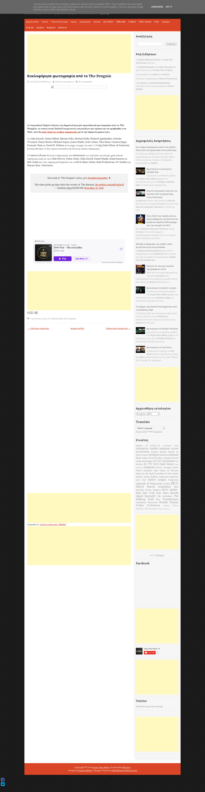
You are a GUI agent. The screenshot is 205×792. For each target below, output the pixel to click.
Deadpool (149, 467)
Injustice (174, 477)
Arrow (175, 448)
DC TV (148, 464)
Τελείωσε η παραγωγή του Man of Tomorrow (156, 78)
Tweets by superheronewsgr (149, 706)
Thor (158, 499)
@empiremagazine (97, 178)
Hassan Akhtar (85, 770)
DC (155, 461)
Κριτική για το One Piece (159, 347)
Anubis (154, 448)
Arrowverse (142, 451)
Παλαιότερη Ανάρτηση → (118, 328)
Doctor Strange (163, 467)
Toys (156, 22)
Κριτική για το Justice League (162, 288)
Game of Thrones (169, 470)
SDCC (165, 489)
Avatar (145, 455)
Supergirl (149, 496)
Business (51, 27)
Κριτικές (97, 22)
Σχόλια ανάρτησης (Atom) (53, 524)
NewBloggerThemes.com (124, 770)
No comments (85, 81)
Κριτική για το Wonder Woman (162, 328)
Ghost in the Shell (145, 473)
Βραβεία (40, 27)
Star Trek (149, 493)
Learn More (157, 7)
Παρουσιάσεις (164, 509)
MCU (175, 483)
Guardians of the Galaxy (167, 473)
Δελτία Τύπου (171, 505)
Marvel (140, 486)
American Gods (171, 446)
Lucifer (166, 484)
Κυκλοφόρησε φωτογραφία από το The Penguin (69, 76)
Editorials (121, 22)
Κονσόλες (153, 508)
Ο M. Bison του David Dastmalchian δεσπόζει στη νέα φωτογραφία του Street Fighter (155, 86)
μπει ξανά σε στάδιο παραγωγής (59, 132)
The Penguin (69, 318)
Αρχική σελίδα (32, 22)
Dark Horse (166, 464)
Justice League (157, 479)
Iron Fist (141, 480)
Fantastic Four (151, 470)
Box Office (108, 22)
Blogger (160, 555)
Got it (169, 7)
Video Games (145, 22)
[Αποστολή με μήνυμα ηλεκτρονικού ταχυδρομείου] (28, 312)
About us (62, 27)
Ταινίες (44, 22)
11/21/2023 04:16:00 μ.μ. (40, 81)
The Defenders (165, 496)
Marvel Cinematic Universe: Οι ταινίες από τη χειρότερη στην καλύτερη (162, 194)
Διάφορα (166, 22)
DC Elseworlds (55, 318)
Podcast (30, 27)
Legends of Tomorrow (149, 483)
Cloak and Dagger (144, 461)
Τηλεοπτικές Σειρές (59, 22)
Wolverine (153, 502)
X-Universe (153, 505)
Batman (174, 454)
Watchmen (141, 502)
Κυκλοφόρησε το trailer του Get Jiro (153, 74)
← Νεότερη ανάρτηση (38, 328)
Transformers (170, 499)
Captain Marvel (171, 458)
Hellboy (154, 477)
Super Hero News (101, 767)
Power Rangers (153, 490)
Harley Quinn (142, 477)
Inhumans (164, 477)
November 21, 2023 (94, 188)
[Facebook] (3, 779)
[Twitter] (3, 784)
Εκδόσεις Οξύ (142, 508)
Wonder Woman (169, 502)
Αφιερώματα (85, 22)
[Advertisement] (79, 53)
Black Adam (142, 458)
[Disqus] (79, 374)
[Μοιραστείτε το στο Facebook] (36, 312)
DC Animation (166, 461)
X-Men (140, 505)
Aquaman (164, 448)
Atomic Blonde (158, 452)
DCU (156, 464)
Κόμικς (74, 22)
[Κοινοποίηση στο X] (33, 312)
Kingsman (173, 480)
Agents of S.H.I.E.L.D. (148, 445)
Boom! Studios (155, 458)
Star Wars (162, 493)
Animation (142, 448)
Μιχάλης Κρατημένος (64, 81)
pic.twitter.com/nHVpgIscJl (109, 184)
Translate (157, 432)
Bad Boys (164, 455)
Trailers (132, 22)
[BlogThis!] (31, 312)
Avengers (154, 454)
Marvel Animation (159, 486)
